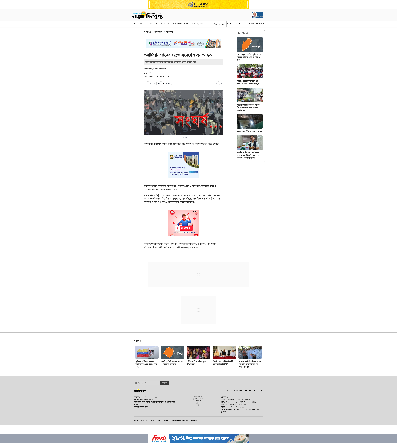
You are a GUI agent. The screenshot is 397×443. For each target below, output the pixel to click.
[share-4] (159, 83)
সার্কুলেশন (198, 406)
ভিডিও (192, 24)
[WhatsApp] (236, 24)
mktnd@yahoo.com (251, 412)
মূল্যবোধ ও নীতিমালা (198, 402)
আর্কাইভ (166, 423)
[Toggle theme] (243, 24)
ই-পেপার (251, 24)
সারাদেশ (169, 32)
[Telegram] (239, 24)
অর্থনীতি (180, 24)
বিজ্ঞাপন (198, 404)
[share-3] (155, 83)
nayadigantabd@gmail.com (231, 412)
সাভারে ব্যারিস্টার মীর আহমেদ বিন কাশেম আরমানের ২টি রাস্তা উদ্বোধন (250, 367)
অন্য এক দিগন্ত (260, 24)
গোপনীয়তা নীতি (195, 423)
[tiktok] (233, 24)
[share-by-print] (221, 83)
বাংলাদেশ (159, 24)
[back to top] (393, 430)
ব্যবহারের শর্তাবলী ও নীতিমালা (180, 423)
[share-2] (150, 83)
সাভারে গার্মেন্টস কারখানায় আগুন (249, 131)
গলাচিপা (150, 73)
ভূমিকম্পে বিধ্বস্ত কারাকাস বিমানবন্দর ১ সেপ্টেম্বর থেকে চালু (146, 367)
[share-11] (217, 83)
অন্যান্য (198, 24)
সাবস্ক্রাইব (164, 386)
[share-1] (146, 83)
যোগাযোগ (198, 408)
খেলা (174, 24)
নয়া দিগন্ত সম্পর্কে (198, 400)
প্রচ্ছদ (148, 32)
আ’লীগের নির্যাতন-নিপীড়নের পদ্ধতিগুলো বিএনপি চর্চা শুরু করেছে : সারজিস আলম (248, 155)
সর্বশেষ (140, 24)
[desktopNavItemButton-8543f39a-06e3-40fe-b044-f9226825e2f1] (202, 24)
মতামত (186, 24)
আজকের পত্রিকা (149, 24)
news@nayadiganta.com (235, 410)
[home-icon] (134, 24)
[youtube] (230, 24)
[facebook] (228, 24)
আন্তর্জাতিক (167, 24)
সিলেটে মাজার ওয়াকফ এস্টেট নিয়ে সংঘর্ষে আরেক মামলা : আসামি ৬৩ (248, 107)
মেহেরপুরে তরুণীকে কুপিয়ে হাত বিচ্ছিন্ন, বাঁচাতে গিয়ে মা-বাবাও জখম (249, 57)
